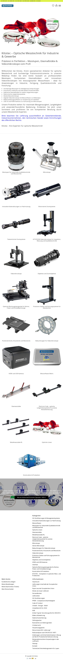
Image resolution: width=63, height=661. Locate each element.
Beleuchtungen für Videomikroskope (46, 341)
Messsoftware (36, 523)
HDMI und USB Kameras (16, 373)
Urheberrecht (36, 625)
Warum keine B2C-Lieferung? (41, 630)
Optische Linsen (47, 442)
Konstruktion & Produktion (31, 475)
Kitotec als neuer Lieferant (40, 591)
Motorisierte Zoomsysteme (46, 206)
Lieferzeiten (36, 596)
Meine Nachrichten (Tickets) (10, 587)
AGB (33, 610)
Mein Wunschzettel (7, 589)
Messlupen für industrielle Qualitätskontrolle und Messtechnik (16, 173)
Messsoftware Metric (46, 373)
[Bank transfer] (30, 658)
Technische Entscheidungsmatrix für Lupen (45, 648)
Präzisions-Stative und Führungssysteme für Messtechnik (47, 307)
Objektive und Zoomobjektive (47, 274)
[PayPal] (33, 658)
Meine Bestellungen (8, 584)
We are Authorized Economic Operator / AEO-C (31, 497)
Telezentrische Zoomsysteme (16, 239)
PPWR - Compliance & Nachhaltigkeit (43, 601)
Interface (35, 565)
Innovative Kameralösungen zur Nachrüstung (16, 206)
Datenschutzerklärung (39, 618)
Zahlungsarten (37, 620)
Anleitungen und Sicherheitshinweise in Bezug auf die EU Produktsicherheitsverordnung (46, 636)
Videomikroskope (16, 274)
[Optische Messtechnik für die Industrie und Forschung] (7, 5)
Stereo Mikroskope (38, 546)
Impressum (35, 582)
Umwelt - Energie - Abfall (40, 605)
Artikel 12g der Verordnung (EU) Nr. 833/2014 (46, 613)
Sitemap (34, 643)
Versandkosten (37, 593)
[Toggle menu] (59, 5)
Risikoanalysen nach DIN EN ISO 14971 (44, 632)
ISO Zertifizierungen (38, 598)
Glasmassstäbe (16, 406)
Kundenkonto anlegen (8, 582)
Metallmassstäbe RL (16, 442)
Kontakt (34, 646)
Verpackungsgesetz (38, 628)
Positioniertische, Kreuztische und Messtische (16, 341)
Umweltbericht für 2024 (39, 608)
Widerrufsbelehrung (38, 615)
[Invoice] (27, 658)
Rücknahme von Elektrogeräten (42, 623)
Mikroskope (47, 172)
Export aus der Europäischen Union (43, 588)
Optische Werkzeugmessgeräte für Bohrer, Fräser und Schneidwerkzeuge (16, 307)
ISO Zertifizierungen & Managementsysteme (46, 518)
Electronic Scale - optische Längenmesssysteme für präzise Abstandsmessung (47, 407)
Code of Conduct (37, 603)
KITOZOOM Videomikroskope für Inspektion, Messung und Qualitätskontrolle (47, 240)
